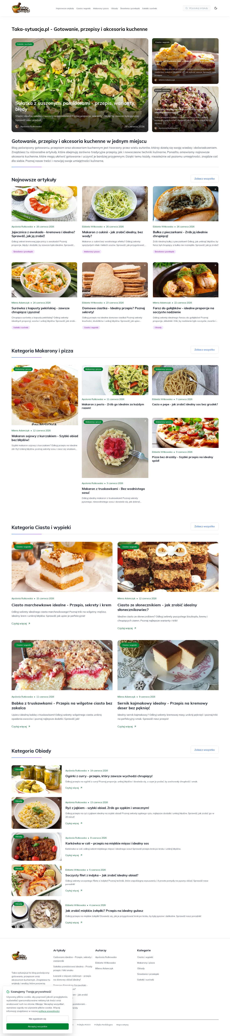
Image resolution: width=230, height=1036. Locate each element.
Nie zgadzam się (37, 1018)
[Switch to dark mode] (216, 8)
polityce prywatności (48, 1011)
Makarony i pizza (101, 8)
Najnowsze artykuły (65, 8)
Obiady (114, 8)
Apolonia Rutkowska (22, 226)
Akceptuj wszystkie (37, 1026)
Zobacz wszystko (204, 178)
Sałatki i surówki (149, 8)
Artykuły (59, 950)
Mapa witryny (122, 1024)
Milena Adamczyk (20, 302)
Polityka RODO (84, 1024)
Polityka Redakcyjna (103, 1024)
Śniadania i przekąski (130, 8)
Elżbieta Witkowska (92, 226)
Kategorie (144, 950)
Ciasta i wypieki (83, 8)
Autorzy (100, 950)
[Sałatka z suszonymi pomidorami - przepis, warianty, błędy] (80, 85)
